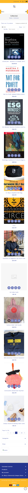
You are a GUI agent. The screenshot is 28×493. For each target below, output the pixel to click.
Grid (2, 27)
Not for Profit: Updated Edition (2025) (14, 94)
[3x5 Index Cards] (14, 276)
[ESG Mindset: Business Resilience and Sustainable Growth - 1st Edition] (14, 112)
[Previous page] (8, 433)
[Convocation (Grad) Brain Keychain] (14, 376)
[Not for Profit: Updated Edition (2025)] (14, 79)
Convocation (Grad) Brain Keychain (14, 390)
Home (10, 18)
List (5, 27)
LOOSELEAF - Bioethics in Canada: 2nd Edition (15, 61)
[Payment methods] (10, 485)
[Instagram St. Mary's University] (18, 459)
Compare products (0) (21, 23)
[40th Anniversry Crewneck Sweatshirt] (14, 343)
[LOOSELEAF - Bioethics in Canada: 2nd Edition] (14, 46)
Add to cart (8, 57)
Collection (16, 18)
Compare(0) (16, 1)
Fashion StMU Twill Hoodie (14, 325)
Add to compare (15, 57)
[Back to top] (25, 488)
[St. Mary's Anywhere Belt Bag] (14, 178)
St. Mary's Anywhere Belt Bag (14, 192)
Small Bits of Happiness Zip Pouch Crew (14, 258)
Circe (14, 225)
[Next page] (24, 433)
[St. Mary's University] (14, 6)
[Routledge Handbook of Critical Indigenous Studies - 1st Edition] (14, 145)
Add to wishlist (12, 57)
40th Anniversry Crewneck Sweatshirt (14, 358)
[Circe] (14, 211)
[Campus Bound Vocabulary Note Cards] (14, 409)
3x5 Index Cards (14, 292)
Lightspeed (14, 482)
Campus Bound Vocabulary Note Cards (14, 423)
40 (21, 433)
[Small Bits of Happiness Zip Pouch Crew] (14, 243)
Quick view (19, 57)
